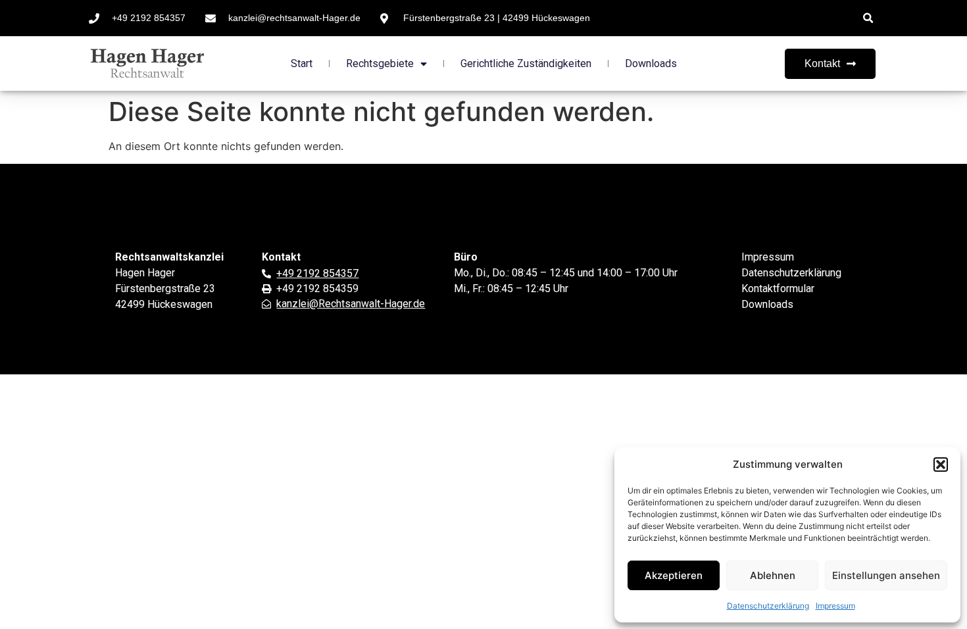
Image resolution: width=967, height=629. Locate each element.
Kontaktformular (777, 288)
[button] (940, 464)
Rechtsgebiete (380, 63)
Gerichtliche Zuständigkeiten (525, 63)
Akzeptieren (674, 575)
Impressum (835, 606)
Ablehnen (772, 575)
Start (301, 63)
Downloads (651, 63)
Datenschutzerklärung (768, 606)
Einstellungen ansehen (886, 575)
